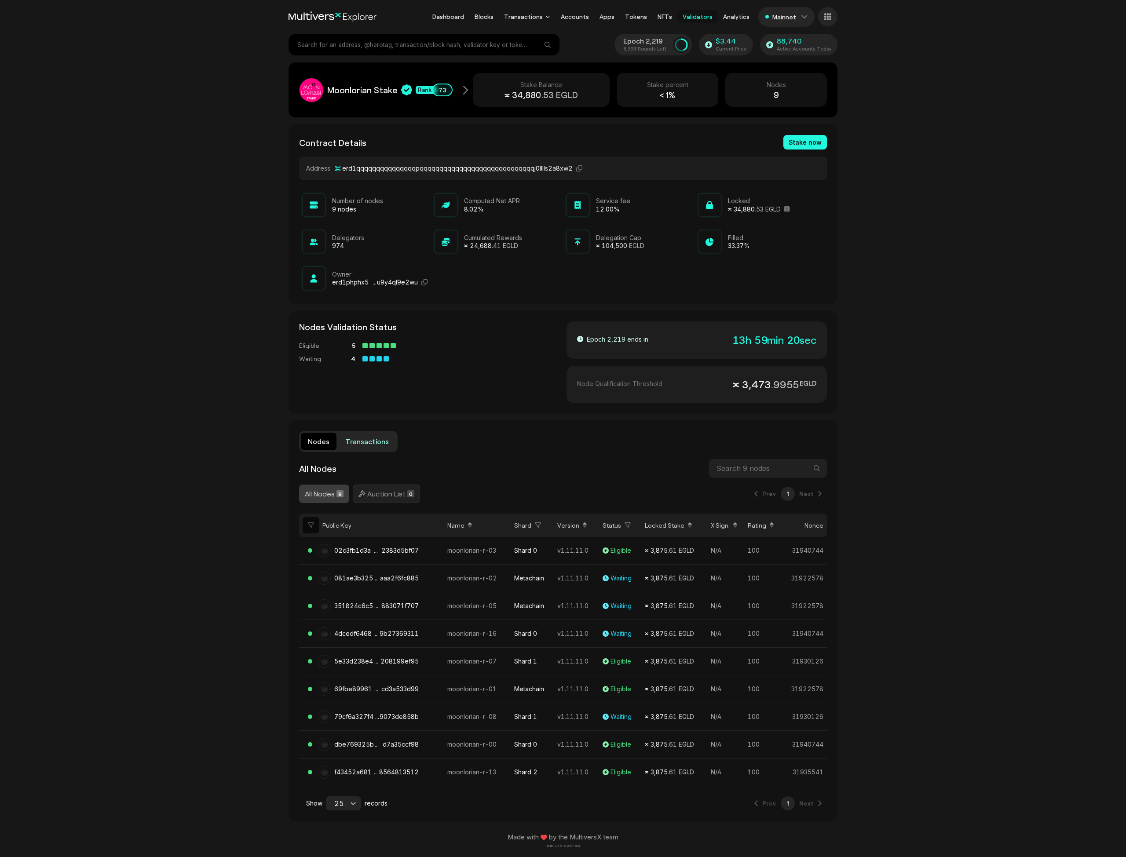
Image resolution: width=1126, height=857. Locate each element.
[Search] (548, 44)
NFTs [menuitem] (665, 16)
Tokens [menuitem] (636, 16)
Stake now (805, 142)
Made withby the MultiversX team (563, 837)
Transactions (367, 441)
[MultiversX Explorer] (333, 16)
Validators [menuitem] (698, 16)
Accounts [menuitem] (575, 16)
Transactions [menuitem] (523, 16)
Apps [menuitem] (607, 16)
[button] (547, 16)
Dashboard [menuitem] (448, 16)
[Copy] (579, 168)
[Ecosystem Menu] (827, 16)
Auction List (390, 493)
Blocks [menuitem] (484, 16)
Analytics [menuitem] (736, 16)
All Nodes (323, 493)
